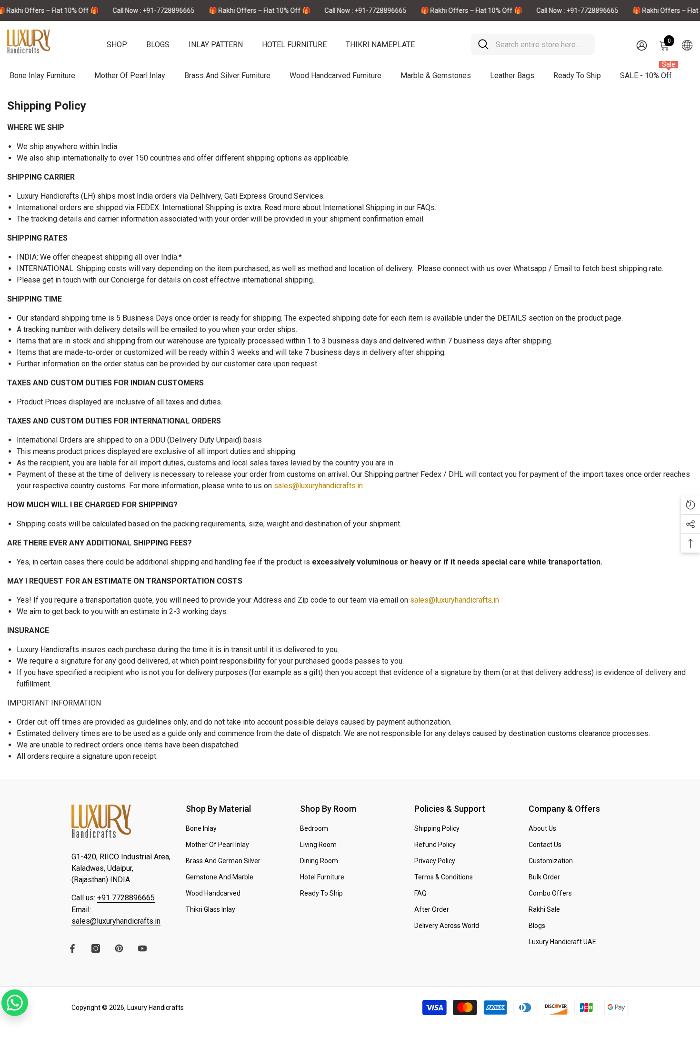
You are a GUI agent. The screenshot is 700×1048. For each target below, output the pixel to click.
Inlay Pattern (216, 44)
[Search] (533, 44)
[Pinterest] (119, 948)
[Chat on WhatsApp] (14, 1002)
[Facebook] (72, 948)
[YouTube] (142, 948)
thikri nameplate (380, 44)
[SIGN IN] (641, 45)
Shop (117, 44)
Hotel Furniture (294, 44)
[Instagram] (96, 948)
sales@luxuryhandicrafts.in (318, 485)
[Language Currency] (687, 44)
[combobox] (542, 44)
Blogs (158, 44)
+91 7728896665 (126, 897)
